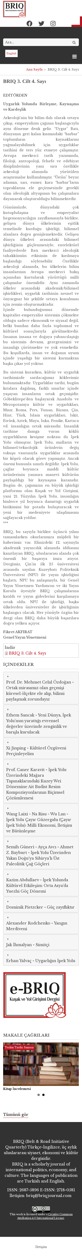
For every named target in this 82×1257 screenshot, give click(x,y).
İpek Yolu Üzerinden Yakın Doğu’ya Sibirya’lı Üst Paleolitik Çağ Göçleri (38, 858)
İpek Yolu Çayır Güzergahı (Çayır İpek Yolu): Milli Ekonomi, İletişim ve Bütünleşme (39, 825)
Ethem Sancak (20, 715)
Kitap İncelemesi (17, 1089)
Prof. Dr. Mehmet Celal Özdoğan (38, 682)
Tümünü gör (15, 1114)
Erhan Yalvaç (19, 960)
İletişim (41, 1247)
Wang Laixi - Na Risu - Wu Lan (36, 814)
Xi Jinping (16, 748)
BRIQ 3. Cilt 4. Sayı (27, 653)
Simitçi (42, 945)
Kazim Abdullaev (22, 880)
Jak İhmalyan (19, 945)
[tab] (41, 688)
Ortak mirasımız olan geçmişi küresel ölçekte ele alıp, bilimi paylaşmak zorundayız (35, 694)
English (11, 53)
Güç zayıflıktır (61, 907)
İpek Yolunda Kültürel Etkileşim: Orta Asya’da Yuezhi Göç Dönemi (37, 886)
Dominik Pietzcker (24, 907)
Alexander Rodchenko (28, 923)
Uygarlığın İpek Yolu (55, 960)
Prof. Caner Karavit (25, 769)
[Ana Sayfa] (14, 9)
